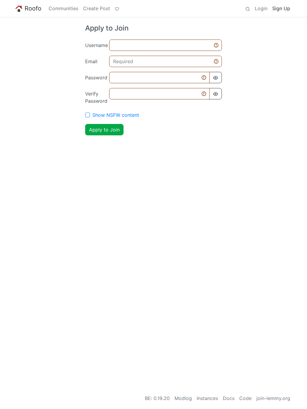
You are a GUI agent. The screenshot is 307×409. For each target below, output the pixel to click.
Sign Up (281, 8)
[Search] (247, 8)
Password (95, 78)
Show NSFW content (115, 115)
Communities (63, 8)
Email (91, 61)
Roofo (33, 8)
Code (245, 398)
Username (95, 45)
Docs (228, 398)
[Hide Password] (215, 77)
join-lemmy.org (273, 398)
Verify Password (95, 97)
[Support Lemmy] (116, 8)
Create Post (96, 8)
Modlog (183, 398)
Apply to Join (104, 130)
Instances (207, 398)
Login (261, 8)
